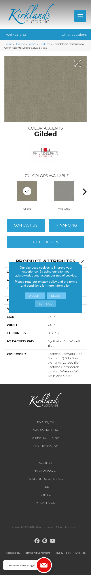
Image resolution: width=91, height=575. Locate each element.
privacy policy (47, 281)
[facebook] (37, 541)
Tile (45, 487)
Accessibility (13, 552)
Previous (6, 191)
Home (8, 44)
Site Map (80, 552)
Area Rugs (45, 503)
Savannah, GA (45, 430)
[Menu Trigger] (80, 16)
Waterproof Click (45, 479)
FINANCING (66, 225)
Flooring (20, 44)
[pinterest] (45, 541)
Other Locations (74, 35)
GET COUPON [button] (45, 242)
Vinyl (46, 494)
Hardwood (45, 470)
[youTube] (52, 541)
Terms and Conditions (37, 552)
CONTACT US (26, 225)
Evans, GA (45, 422)
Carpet (32, 44)
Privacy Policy (63, 552)
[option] (64, 195)
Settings (45, 303)
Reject (56, 295)
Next (84, 191)
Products (44, 44)
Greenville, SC (45, 438)
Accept (35, 295)
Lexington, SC (45, 446)
